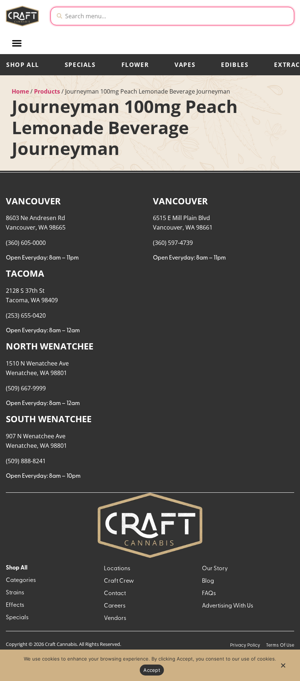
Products (47, 91)
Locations (117, 569)
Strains (15, 593)
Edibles (234, 65)
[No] (283, 667)
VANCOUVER (33, 201)
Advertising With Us (227, 606)
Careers (114, 606)
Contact (115, 594)
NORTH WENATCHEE (49, 346)
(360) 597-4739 (173, 243)
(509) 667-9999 (26, 388)
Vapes (185, 65)
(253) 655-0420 (26, 315)
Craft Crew (119, 581)
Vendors (115, 618)
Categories (21, 580)
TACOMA (25, 273)
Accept (151, 670)
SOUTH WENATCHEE (48, 419)
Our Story (215, 569)
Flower (135, 65)
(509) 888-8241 (26, 461)
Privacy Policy (245, 645)
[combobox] (178, 16)
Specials (80, 65)
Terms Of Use (280, 645)
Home (20, 91)
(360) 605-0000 (26, 243)
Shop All (22, 65)
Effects (15, 605)
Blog (208, 581)
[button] (17, 43)
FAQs (209, 594)
